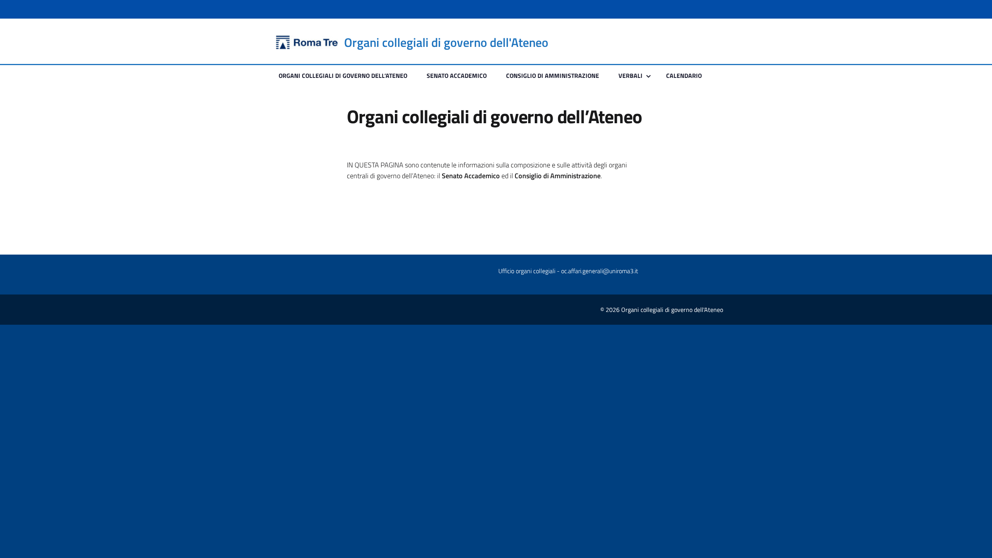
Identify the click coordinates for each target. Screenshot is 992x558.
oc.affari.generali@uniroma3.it (599, 271)
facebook (701, 42)
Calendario (684, 75)
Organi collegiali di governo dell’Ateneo (343, 75)
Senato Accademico (457, 75)
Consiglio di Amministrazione (552, 75)
